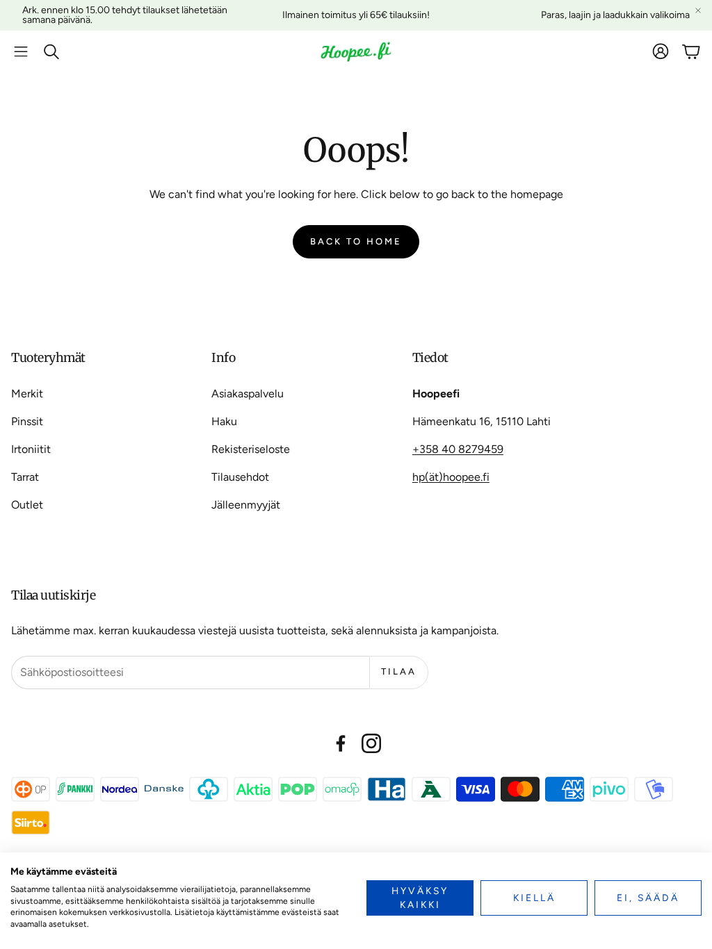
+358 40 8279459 (457, 449)
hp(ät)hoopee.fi (451, 477)
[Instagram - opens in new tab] (371, 743)
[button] (21, 51)
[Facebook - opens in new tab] (340, 743)
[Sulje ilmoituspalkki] (698, 10)
